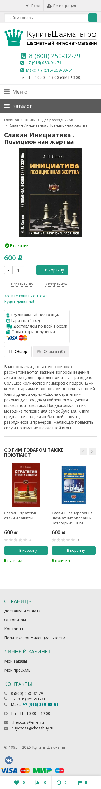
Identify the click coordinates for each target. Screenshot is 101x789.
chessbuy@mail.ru (28, 722)
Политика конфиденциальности (34, 637)
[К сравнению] (35, 560)
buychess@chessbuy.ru (32, 728)
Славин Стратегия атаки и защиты (20, 515)
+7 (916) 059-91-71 (43, 62)
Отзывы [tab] (54, 351)
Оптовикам (15, 619)
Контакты (13, 628)
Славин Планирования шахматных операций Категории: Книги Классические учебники (73, 517)
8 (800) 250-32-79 (55, 55)
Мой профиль (17, 670)
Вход (35, 5)
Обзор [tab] (21, 351)
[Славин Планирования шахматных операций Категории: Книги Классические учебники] (74, 485)
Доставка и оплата (22, 610)
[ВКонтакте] (8, 760)
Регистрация (64, 5)
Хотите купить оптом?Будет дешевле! (25, 298)
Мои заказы (15, 661)
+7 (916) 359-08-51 (55, 70)
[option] (26, 513)
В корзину (54, 270)
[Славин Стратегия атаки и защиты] (26, 485)
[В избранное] (44, 560)
